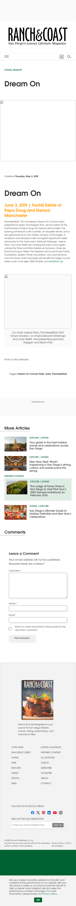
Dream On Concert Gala (31, 374)
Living (15, 758)
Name (13, 604)
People (15, 778)
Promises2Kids (59, 374)
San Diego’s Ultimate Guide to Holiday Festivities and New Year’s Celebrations (50, 514)
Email (12, 615)
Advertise (46, 773)
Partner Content (51, 753)
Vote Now (17, 748)
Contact (46, 784)
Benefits (17, 70)
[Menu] (6, 56)
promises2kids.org (53, 262)
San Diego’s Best (21, 753)
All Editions (47, 758)
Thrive (14, 773)
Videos (45, 763)
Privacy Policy (58, 843)
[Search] (69, 56)
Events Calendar (51, 748)
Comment (15, 571)
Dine (13, 763)
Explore (34, 438)
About (44, 778)
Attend (8, 70)
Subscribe (46, 768)
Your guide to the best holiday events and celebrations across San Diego (49, 445)
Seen (14, 784)
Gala (48, 374)
